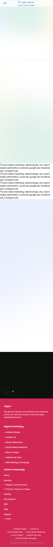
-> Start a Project (11, 452)
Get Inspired (9, 499)
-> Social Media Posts (13, 442)
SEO (6, 504)
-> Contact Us (10, 437)
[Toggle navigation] (5, 3)
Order (8, 519)
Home (6, 475)
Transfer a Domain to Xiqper (18, 489)
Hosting (7, 494)
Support (7, 514)
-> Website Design (12, 432)
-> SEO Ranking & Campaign (16, 462)
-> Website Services (12, 457)
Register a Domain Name (16, 485)
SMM (6, 509)
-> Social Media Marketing (15, 447)
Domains (8, 480)
